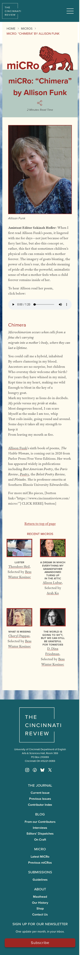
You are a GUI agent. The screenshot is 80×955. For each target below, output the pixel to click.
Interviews (40, 828)
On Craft (40, 839)
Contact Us (40, 914)
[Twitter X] (50, 770)
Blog (40, 814)
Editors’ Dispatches (40, 833)
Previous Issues (40, 798)
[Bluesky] (42, 770)
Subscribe (40, 942)
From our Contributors (40, 822)
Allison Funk (17, 448)
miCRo (40, 849)
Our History (40, 902)
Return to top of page (40, 523)
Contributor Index (40, 804)
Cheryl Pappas (19, 636)
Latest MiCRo (40, 856)
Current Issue (40, 792)
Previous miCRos (40, 862)
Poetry (24, 474)
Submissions (40, 872)
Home (11, 28)
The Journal (40, 785)
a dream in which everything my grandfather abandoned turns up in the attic (52, 570)
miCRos (26, 28)
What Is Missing (19, 631)
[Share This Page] (40, 103)
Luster (19, 562)
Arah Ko (53, 593)
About (40, 889)
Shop (40, 908)
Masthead (40, 896)
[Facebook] (34, 770)
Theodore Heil (19, 566)
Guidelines (40, 879)
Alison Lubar (52, 582)
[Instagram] (27, 770)
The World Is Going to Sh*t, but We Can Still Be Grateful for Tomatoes (53, 638)
